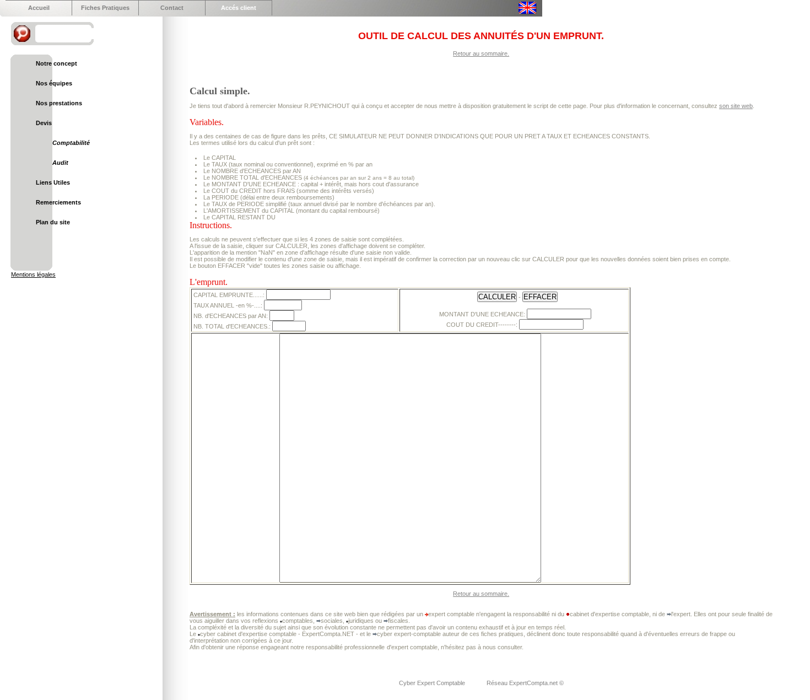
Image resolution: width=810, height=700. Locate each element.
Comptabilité (71, 142)
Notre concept (56, 63)
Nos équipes (54, 83)
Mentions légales (33, 274)
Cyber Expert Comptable (433, 683)
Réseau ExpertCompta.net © (525, 683)
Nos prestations (59, 103)
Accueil (39, 7)
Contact (171, 7)
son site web (736, 106)
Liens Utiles (53, 182)
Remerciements (58, 202)
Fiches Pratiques (105, 7)
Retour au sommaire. (481, 53)
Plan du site (53, 222)
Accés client (238, 7)
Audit (60, 162)
